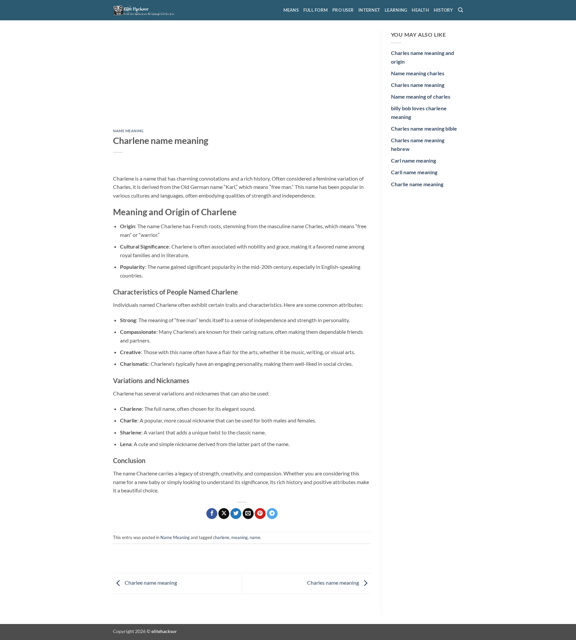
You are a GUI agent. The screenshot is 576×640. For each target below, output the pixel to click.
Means (291, 10)
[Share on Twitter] (235, 513)
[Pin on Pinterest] (260, 513)
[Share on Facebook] (211, 513)
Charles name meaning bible (424, 128)
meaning (239, 537)
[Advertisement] (242, 79)
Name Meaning (128, 131)
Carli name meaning (414, 172)
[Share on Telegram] (272, 513)
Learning (396, 10)
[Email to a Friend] (248, 513)
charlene (221, 537)
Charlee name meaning (150, 583)
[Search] (460, 10)
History (443, 10)
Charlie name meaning (417, 184)
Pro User (343, 10)
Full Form (315, 10)
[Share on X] (223, 513)
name (255, 537)
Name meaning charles (417, 73)
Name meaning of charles (420, 96)
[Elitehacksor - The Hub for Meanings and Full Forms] (146, 10)
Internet (369, 10)
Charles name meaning (333, 583)
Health (420, 10)
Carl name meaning (413, 160)
